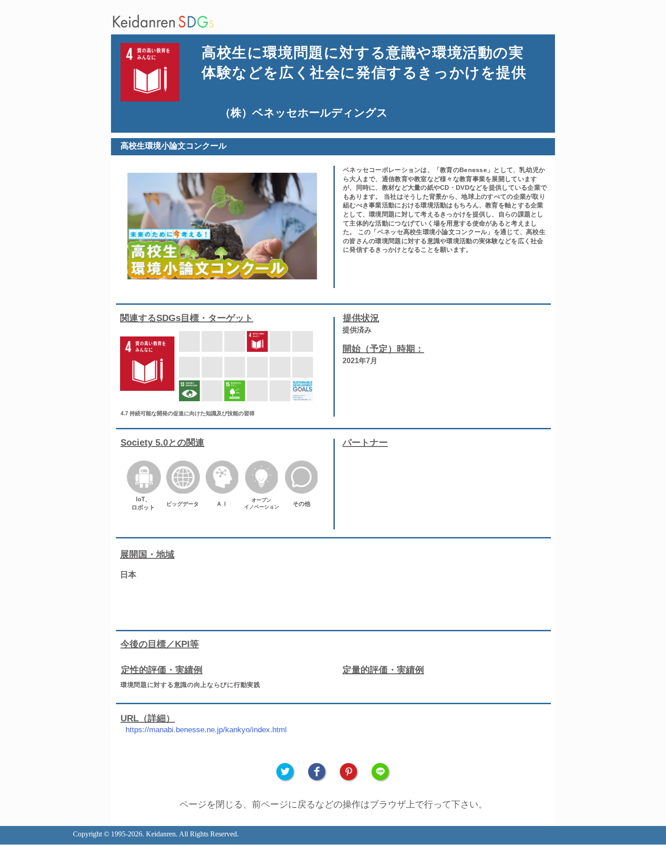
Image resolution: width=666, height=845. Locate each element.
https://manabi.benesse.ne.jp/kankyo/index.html (206, 729)
